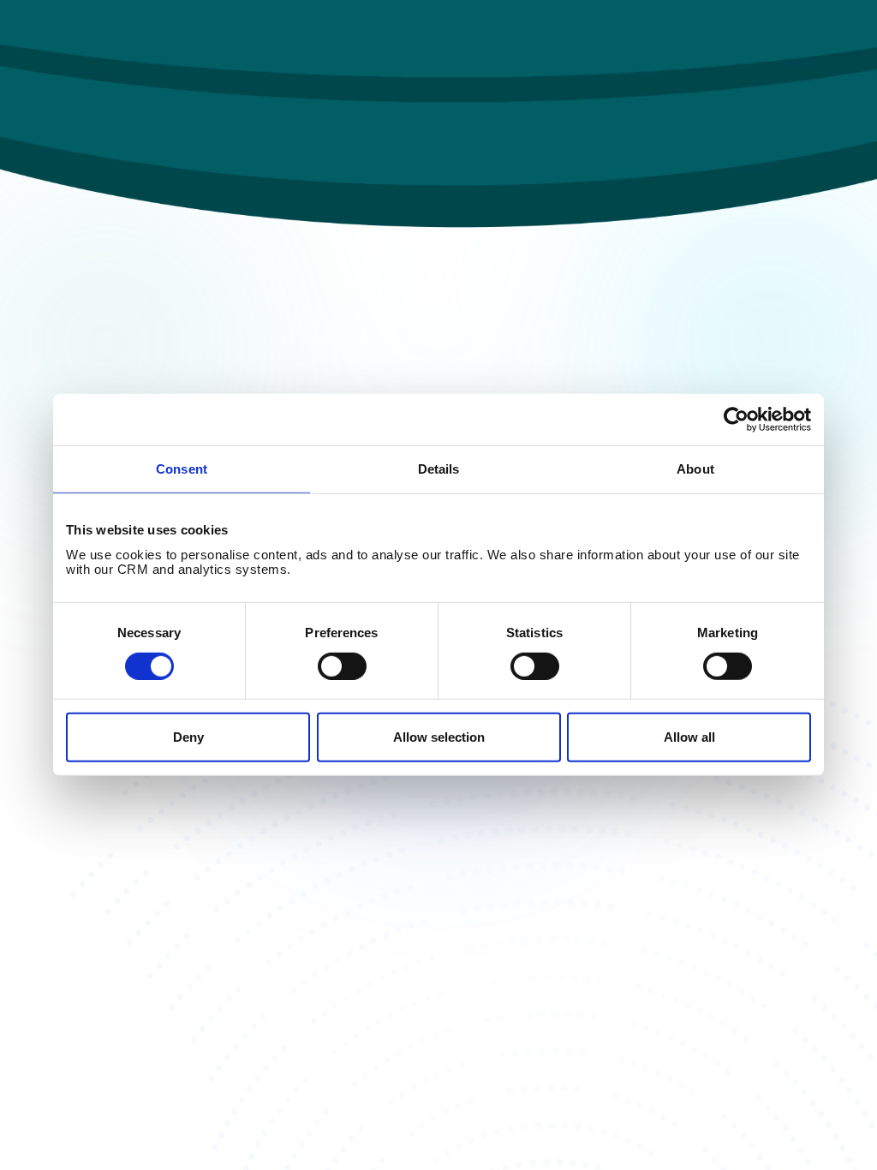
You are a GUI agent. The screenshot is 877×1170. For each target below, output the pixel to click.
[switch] (342, 666)
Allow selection (439, 737)
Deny (188, 737)
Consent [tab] (181, 469)
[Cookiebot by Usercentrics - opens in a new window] (736, 420)
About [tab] (695, 469)
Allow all (689, 737)
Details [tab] (439, 469)
